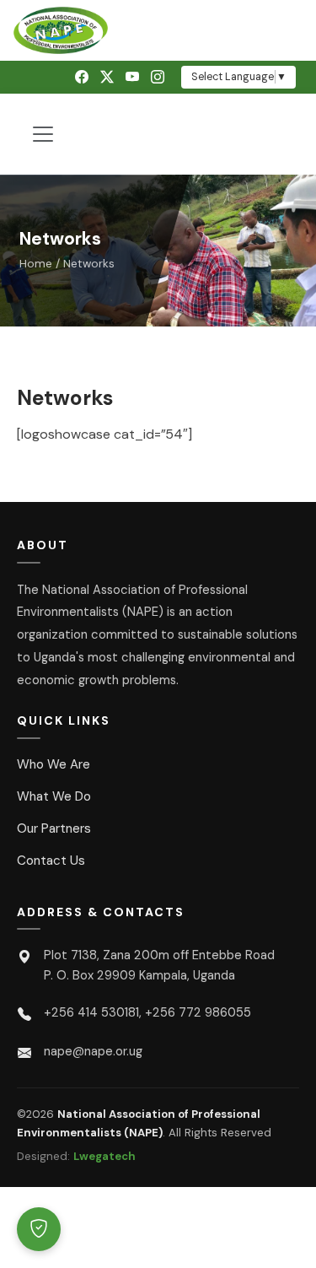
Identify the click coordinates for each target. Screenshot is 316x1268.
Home (35, 263)
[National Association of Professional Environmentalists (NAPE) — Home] (158, 30)
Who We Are (53, 764)
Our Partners (54, 828)
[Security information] (39, 1229)
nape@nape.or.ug (93, 1051)
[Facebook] (81, 77)
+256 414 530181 (91, 1012)
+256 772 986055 (198, 1012)
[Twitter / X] (107, 77)
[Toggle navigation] (43, 134)
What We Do (54, 796)
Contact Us (51, 860)
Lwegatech (104, 1156)
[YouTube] (132, 77)
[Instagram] (157, 77)
